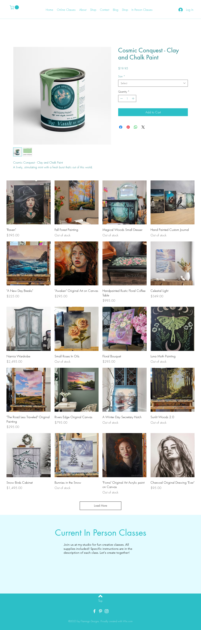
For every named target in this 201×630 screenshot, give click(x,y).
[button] (15, 7)
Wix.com (127, 621)
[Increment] (133, 98)
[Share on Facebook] (120, 127)
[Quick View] (28, 202)
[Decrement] (121, 98)
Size (121, 76)
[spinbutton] (127, 98)
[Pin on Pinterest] (128, 127)
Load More (100, 506)
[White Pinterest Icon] (100, 611)
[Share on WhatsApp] (135, 127)
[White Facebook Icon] (94, 611)
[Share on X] (143, 127)
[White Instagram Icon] (106, 611)
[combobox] (153, 83)
